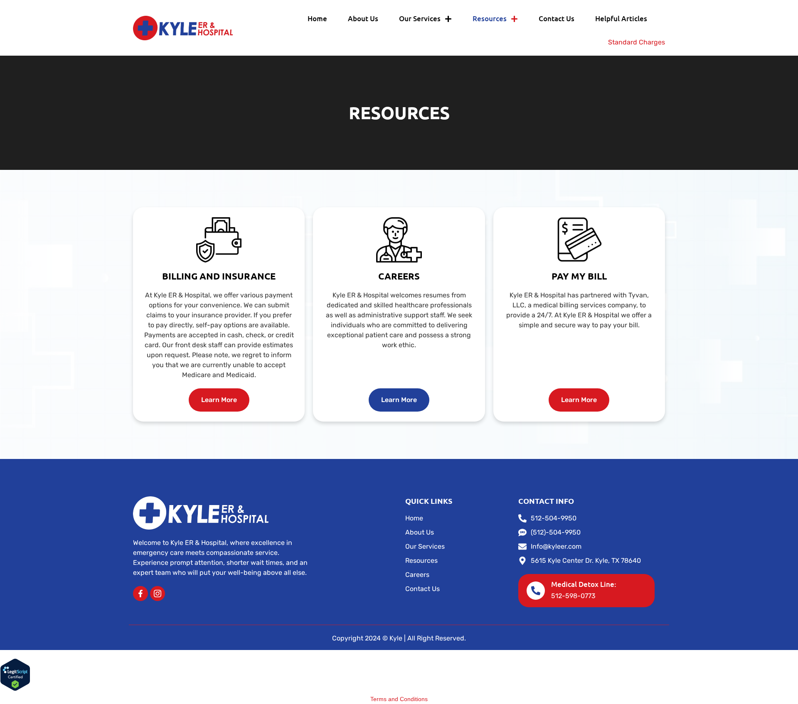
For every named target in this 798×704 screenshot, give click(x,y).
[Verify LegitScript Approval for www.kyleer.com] (15, 689)
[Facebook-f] (140, 593)
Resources (490, 18)
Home (317, 18)
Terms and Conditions (399, 699)
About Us (363, 18)
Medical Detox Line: (583, 584)
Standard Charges (636, 42)
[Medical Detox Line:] (536, 590)
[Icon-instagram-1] (157, 593)
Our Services (420, 18)
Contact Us (556, 18)
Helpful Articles (621, 18)
